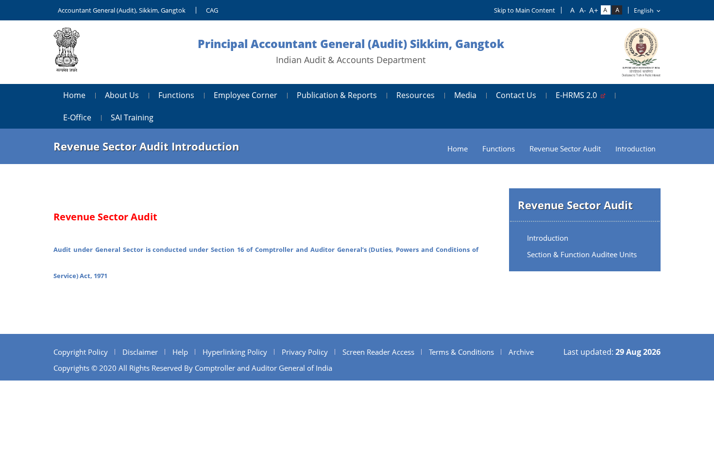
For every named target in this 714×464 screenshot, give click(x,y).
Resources (415, 95)
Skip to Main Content (524, 10)
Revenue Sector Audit (565, 149)
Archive (521, 352)
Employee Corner (245, 95)
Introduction (547, 238)
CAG (212, 10)
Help (180, 352)
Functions (176, 95)
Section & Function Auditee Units (582, 254)
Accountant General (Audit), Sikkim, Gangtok (122, 10)
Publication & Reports (337, 95)
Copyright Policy (80, 352)
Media (465, 95)
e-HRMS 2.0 (578, 95)
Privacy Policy (305, 352)
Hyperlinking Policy (235, 352)
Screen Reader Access (378, 352)
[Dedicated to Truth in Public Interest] (66, 52)
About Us (122, 95)
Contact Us (516, 95)
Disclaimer (140, 352)
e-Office (77, 117)
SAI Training (132, 117)
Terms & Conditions (461, 352)
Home (74, 95)
